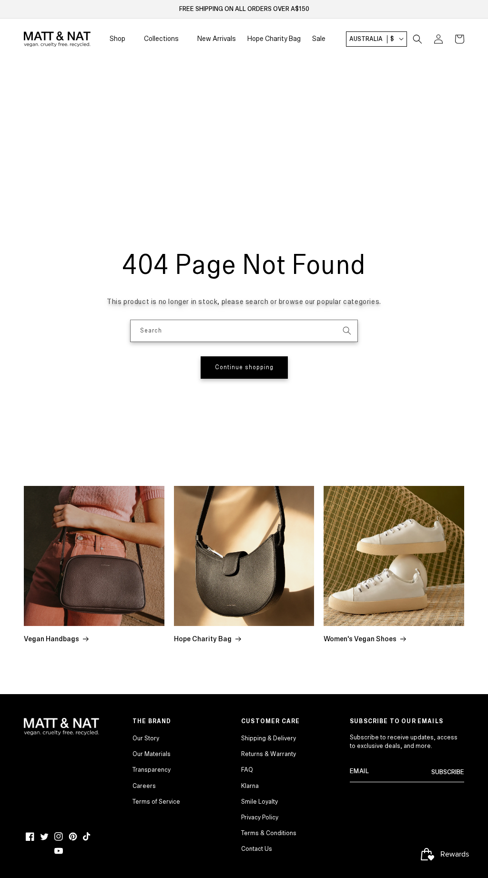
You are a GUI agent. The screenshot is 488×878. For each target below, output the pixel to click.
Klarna (250, 786)
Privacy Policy (259, 817)
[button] (417, 39)
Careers (144, 786)
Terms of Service (156, 801)
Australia (371, 39)
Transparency (151, 770)
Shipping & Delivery (268, 738)
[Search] (346, 330)
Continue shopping (244, 367)
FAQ (247, 770)
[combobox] (244, 331)
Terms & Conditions (268, 833)
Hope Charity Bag (203, 639)
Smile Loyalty (259, 801)
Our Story (145, 738)
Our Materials (151, 754)
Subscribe (447, 772)
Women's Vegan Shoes (360, 639)
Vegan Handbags (51, 639)
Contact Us (256, 849)
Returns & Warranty (268, 754)
